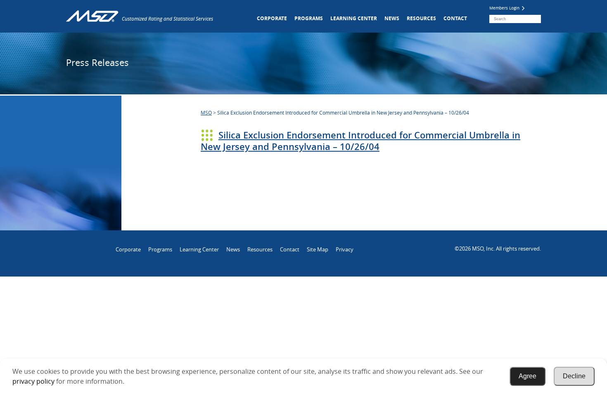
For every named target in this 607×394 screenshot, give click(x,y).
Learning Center (353, 18)
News (391, 18)
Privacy (344, 249)
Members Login (505, 8)
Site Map (317, 249)
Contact (455, 18)
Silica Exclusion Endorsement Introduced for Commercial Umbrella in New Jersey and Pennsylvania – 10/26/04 (360, 141)
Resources (421, 18)
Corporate (272, 18)
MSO (206, 112)
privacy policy (33, 381)
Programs (308, 18)
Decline (574, 376)
